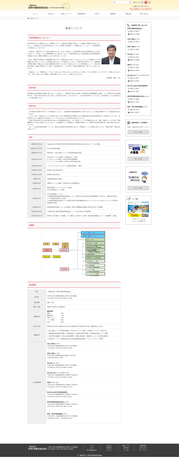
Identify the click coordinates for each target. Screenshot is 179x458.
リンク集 (126, 450)
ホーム (92, 445)
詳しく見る (138, 132)
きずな (92, 448)
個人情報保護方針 (92, 450)
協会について (126, 445)
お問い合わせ (143, 448)
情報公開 (126, 448)
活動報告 (108, 448)
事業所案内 (143, 445)
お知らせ (108, 445)
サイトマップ (143, 450)
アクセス (108, 450)
